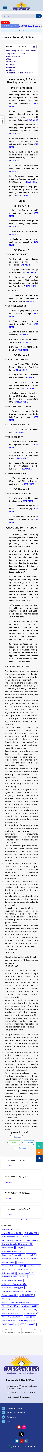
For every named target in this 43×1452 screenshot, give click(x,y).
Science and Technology (12, 1288)
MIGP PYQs (8, 1269)
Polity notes (8, 1273)
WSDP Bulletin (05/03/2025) (17, 1209)
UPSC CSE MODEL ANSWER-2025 (16, 1302)
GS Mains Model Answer (12, 1266)
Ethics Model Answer (30, 1259)
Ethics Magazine (10, 1259)
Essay (20, 1248)
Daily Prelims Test (10, 1237)
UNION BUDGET (26, 1295)
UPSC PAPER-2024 (30, 1310)
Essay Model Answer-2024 (13, 1255)
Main (9, 59)
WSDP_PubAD (9, 1324)
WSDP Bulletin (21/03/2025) (17, 1160)
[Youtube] (19, 1427)
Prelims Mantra (25, 1273)
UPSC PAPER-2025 (10, 1313)
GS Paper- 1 (12, 62)
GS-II (21, 1262)
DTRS (25, 1237)
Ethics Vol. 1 (8, 1262)
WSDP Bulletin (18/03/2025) (17, 1176)
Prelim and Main (14, 56)
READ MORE (19, 432)
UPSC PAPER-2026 (31, 1313)
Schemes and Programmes (14, 1284)
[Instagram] (24, 1427)
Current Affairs (10, 1229)
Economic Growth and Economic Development (20, 1240)
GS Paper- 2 (12, 64)
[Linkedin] (17, 1441)
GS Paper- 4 (12, 70)
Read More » (9, 1166)
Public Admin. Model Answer (14, 1277)
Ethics (31, 1255)
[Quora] (21, 1441)
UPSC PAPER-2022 (30, 1306)
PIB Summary (25, 1269)
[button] (33, 47)
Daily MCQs (31, 1233)
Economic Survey (9, 1244)
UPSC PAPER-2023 (10, 1310)
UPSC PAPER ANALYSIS (12, 1317)
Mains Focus (33, 1266)
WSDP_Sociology (27, 1324)
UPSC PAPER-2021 (10, 1306)
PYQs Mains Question (12, 1280)
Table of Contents (16, 46)
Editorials (7, 1248)
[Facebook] (26, 1441)
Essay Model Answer (11, 1251)
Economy (26, 1244)
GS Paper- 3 (12, 67)
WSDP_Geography (27, 1320)
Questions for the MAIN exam (20, 73)
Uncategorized (9, 1295)
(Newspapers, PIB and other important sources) (21, 52)
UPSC (6, 1299)
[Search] (39, 16)
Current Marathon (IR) (12, 1233)
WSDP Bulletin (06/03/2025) (17, 1193)
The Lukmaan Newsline (12, 1291)
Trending (31, 1291)
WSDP (21, 31)
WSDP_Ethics (8, 1320)
